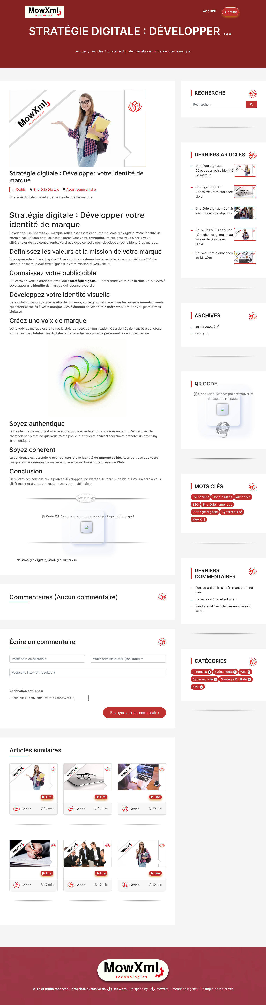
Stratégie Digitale (46, 189)
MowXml (198, 519)
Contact (230, 12)
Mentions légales (185, 989)
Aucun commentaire (81, 189)
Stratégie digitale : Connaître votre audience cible (214, 191)
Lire (48, 797)
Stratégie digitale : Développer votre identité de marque (214, 170)
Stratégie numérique (63, 560)
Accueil (210, 11)
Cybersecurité (202, 679)
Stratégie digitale (33, 560)
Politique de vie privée (217, 989)
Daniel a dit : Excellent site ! (215, 599)
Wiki (243, 672)
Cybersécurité (231, 512)
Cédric (21, 189)
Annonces (243, 497)
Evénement (200, 497)
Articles (97, 51)
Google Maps (222, 497)
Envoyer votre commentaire (134, 712)
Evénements (224, 672)
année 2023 (204, 327)
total (199, 334)
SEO (195, 504)
